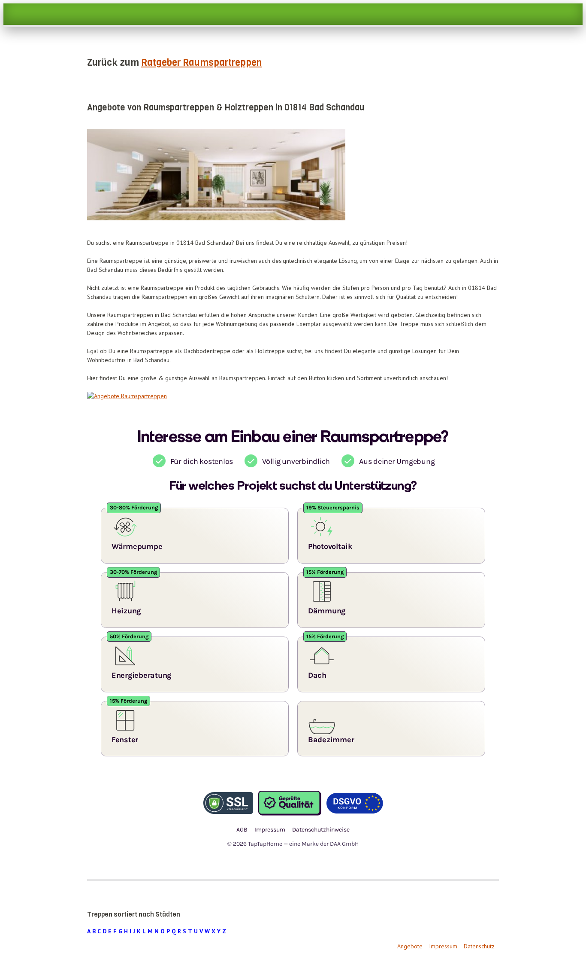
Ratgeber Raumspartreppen (201, 62)
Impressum (443, 946)
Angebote (410, 946)
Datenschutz (479, 946)
